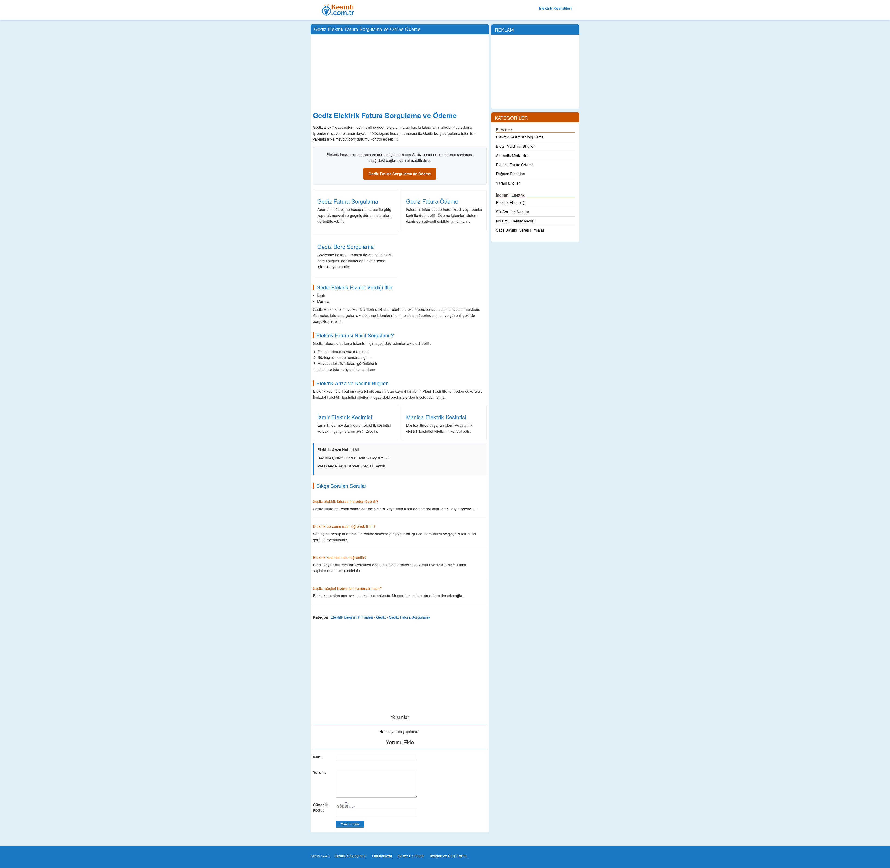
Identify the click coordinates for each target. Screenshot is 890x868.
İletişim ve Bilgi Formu (449, 856)
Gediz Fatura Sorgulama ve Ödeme (400, 173)
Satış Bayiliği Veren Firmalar (520, 230)
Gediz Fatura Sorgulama (409, 617)
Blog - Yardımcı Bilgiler (515, 146)
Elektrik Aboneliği (511, 202)
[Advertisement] (400, 71)
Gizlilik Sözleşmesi (350, 856)
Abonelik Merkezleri (513, 155)
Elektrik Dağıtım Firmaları (352, 617)
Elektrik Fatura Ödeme (515, 164)
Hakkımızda (382, 856)
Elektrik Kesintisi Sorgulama (520, 137)
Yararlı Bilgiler (508, 183)
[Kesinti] (338, 6)
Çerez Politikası (411, 856)
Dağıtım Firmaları (510, 173)
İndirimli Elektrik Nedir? (515, 221)
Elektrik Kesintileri (555, 8)
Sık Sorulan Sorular (512, 211)
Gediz (381, 617)
